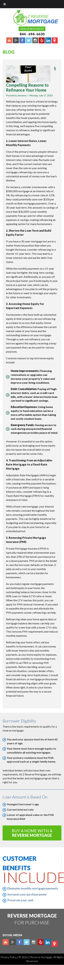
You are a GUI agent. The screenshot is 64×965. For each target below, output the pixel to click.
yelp (41, 942)
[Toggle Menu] (4, 4)
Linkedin (48, 942)
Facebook (20, 942)
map (55, 944)
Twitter (27, 942)
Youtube (6, 942)
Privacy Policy (9, 957)
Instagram (34, 942)
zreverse (22, 95)
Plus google (13, 942)
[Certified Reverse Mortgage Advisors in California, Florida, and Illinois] (32, 17)
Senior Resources (32, 28)
